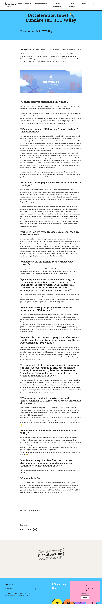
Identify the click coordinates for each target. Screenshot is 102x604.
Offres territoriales (57, 5)
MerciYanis (67, 314)
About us (85, 4)
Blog (94, 4)
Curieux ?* (9, 584)
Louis (61, 314)
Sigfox (36, 380)
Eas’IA (64, 327)
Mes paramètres (85, 593)
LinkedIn (37, 510)
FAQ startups (59, 584)
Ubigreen (54, 382)
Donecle (23, 317)
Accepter (85, 597)
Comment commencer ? (23, 5)
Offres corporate (41, 4)
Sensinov (75, 314)
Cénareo (31, 317)
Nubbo (74, 470)
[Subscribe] (35, 589)
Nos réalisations (72, 5)
